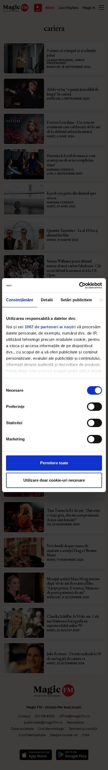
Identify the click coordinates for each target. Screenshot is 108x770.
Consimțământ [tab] (19, 300)
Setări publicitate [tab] (76, 300)
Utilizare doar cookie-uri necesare (54, 480)
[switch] (94, 406)
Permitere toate (54, 463)
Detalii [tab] (47, 300)
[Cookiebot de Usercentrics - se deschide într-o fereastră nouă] (79, 285)
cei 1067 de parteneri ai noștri (47, 327)
